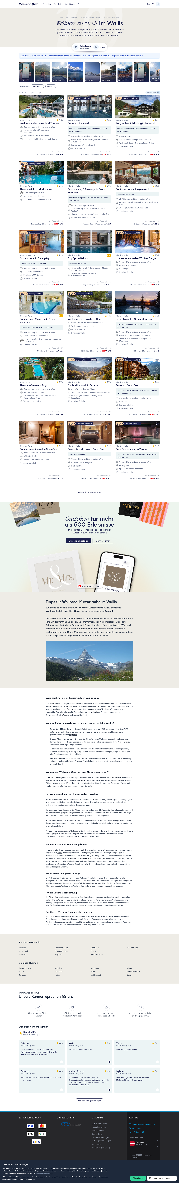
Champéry (95, 948)
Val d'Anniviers (132, 948)
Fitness (93, 971)
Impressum (96, 1144)
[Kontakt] (148, 4)
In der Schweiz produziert (91, 586)
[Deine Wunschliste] (152, 4)
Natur (59, 853)
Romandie (23, 948)
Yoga (60, 861)
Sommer (68, 706)
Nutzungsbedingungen (101, 1140)
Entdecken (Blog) (99, 1127)
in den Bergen (25, 968)
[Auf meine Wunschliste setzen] (61, 98)
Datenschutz (97, 1134)
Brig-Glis (58, 954)
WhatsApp (136, 1128)
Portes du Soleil (97, 954)
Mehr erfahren (103, 540)
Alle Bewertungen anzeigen (89, 1101)
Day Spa (52, 916)
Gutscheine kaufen (99, 1123)
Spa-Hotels (116, 777)
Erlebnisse (47, 4)
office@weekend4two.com (143, 1124)
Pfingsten (59, 971)
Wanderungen (123, 742)
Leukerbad (92, 712)
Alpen (83, 780)
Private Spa (53, 897)
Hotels (95, 799)
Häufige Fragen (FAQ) (101, 1147)
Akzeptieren (138, 1178)
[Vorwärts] (160, 72)
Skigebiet (73, 735)
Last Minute (70, 4)
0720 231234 (138, 1132)
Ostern (129, 975)
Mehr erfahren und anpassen (161, 1178)
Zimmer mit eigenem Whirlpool (83, 858)
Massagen (101, 858)
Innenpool (95, 968)
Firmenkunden (98, 1130)
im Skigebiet (96, 975)
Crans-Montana (52, 777)
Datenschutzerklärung (44, 1174)
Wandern (58, 968)
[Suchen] (158, 4)
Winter (92, 709)
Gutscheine (58, 4)
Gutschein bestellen (78, 540)
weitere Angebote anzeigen (89, 492)
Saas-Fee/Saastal (62, 948)
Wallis (51, 703)
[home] (28, 4)
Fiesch (93, 951)
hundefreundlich (133, 971)
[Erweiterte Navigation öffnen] (79, 4)
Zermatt (70, 709)
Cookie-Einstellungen (100, 1137)
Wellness (65, 715)
